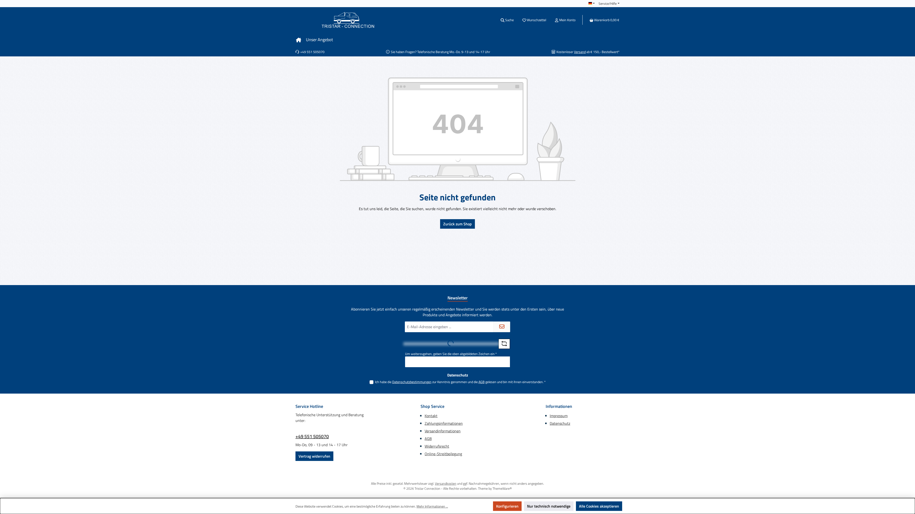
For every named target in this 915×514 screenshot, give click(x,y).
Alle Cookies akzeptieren (599, 506)
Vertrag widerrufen (314, 456)
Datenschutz (560, 423)
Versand (580, 51)
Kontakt (431, 416)
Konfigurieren (507, 506)
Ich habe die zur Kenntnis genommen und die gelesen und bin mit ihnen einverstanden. (460, 381)
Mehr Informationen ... (432, 506)
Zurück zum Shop (457, 224)
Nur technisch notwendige (548, 506)
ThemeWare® (502, 488)
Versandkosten (445, 483)
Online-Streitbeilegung (443, 454)
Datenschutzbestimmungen (412, 381)
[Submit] (501, 326)
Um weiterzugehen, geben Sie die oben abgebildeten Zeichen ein (451, 353)
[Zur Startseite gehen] (348, 20)
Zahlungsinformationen (444, 423)
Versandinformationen (443, 431)
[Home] (298, 40)
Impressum (559, 416)
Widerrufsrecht (437, 446)
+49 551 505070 (312, 436)
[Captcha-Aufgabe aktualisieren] (504, 344)
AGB (481, 381)
